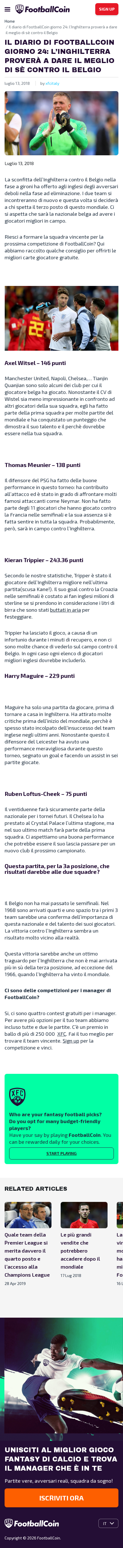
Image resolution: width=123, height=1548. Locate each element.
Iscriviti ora (61, 1498)
